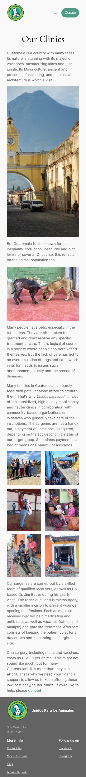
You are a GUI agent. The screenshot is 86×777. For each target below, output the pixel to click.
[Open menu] (55, 12)
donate (34, 690)
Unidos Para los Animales (53, 710)
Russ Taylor (15, 732)
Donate (70, 13)
